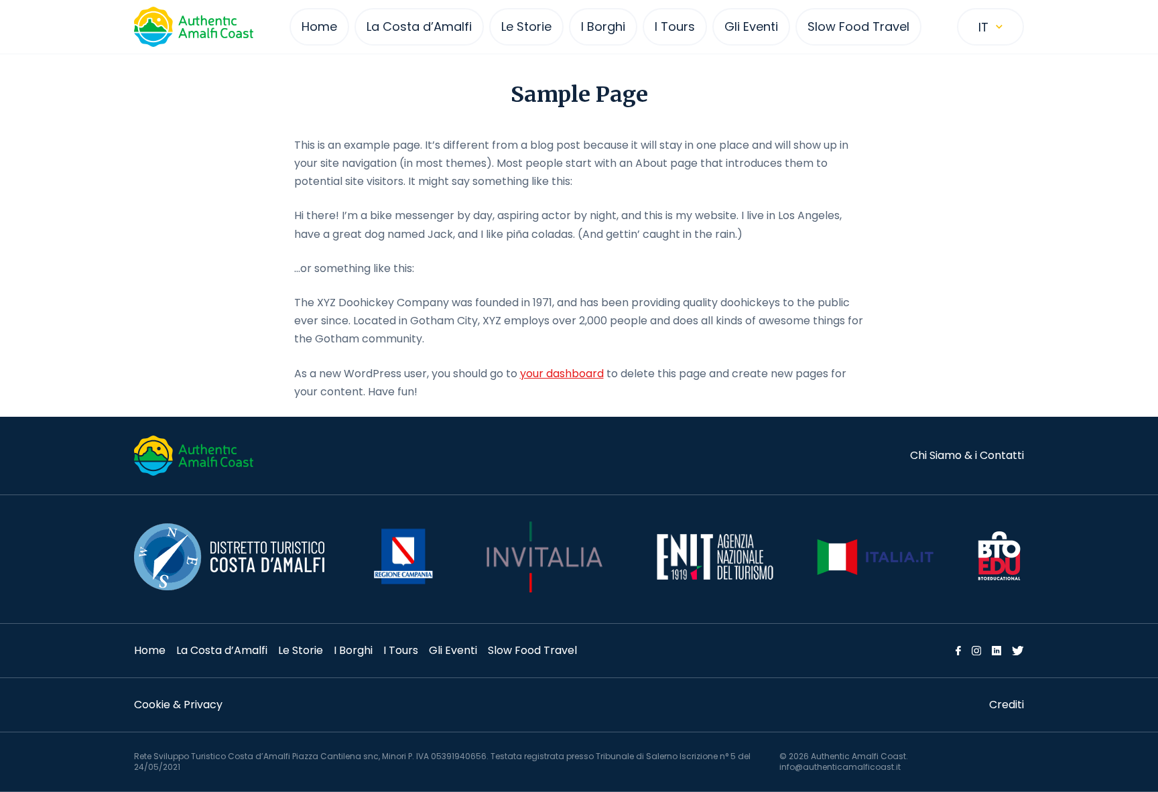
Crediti (1006, 704)
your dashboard (562, 373)
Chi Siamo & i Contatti (967, 455)
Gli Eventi (453, 650)
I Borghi (353, 650)
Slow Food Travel (532, 650)
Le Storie (300, 650)
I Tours (400, 650)
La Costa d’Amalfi (221, 650)
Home (150, 650)
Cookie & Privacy (178, 704)
